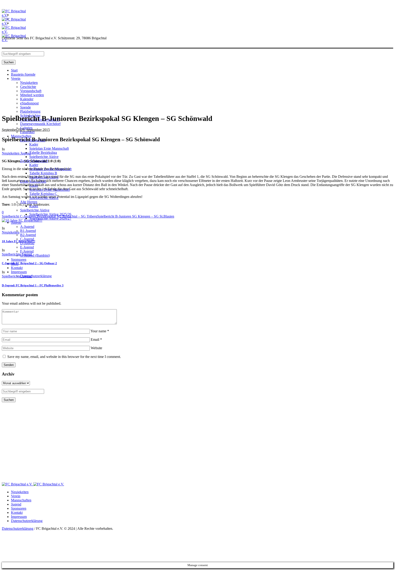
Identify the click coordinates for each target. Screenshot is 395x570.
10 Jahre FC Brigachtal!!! (18, 241)
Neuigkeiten (10, 232)
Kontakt (17, 512)
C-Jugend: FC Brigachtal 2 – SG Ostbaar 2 (29, 263)
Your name (100, 331)
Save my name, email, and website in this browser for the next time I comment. (64, 357)
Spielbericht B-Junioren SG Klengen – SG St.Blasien (135, 216)
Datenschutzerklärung (27, 521)
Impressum (19, 517)
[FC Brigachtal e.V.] (33, 484)
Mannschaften (21, 500)
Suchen (9, 62)
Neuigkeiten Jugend (16, 153)
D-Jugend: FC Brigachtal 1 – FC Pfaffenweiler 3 (33, 285)
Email (96, 339)
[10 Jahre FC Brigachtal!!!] (22, 220)
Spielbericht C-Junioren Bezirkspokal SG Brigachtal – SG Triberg (49, 216)
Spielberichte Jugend (17, 254)
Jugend (16, 504)
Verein (15, 496)
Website (96, 348)
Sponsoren (18, 508)
